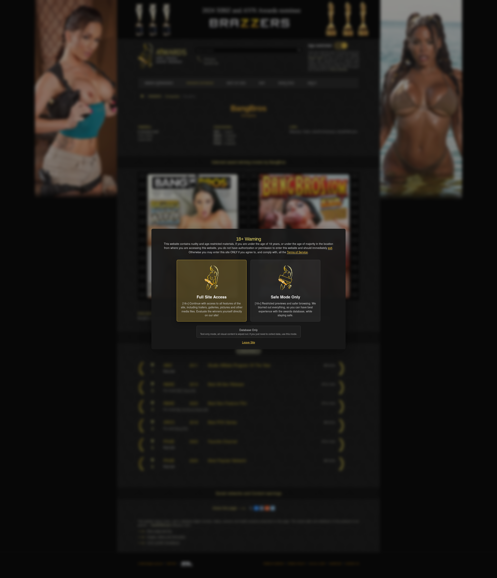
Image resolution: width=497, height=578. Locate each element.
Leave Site (248, 342)
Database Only (248, 331)
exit (330, 248)
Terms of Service (297, 252)
